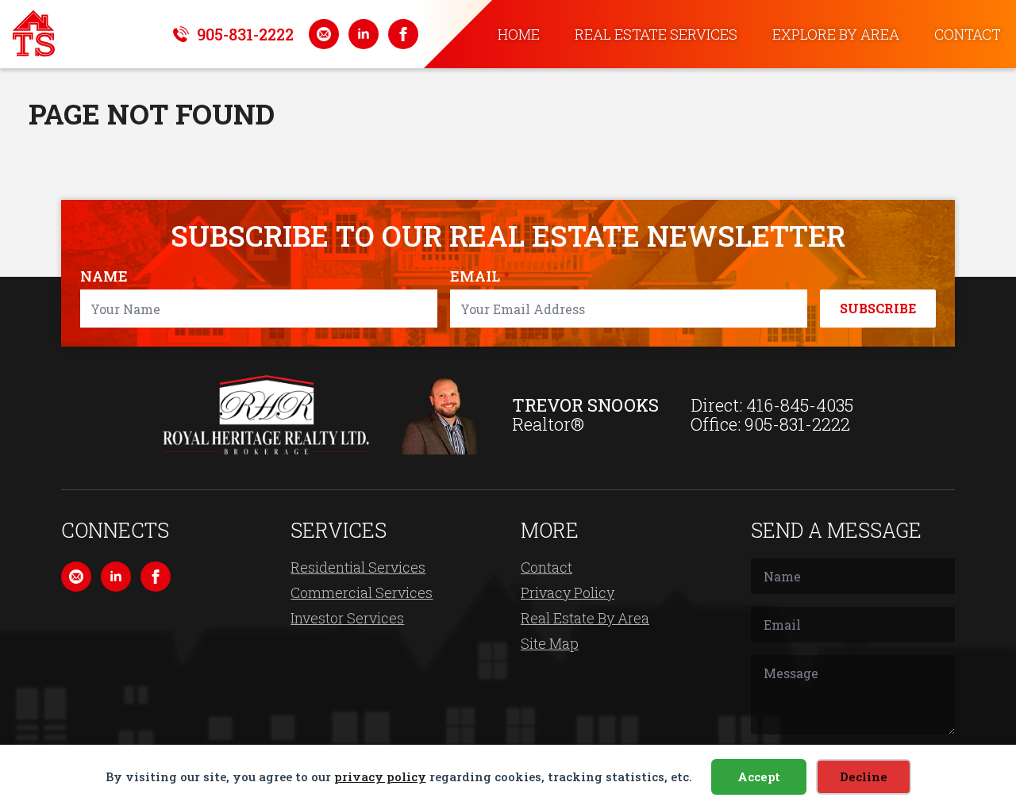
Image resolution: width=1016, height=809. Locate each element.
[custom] (324, 34)
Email (480, 276)
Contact (967, 34)
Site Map (550, 643)
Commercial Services (362, 592)
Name (108, 276)
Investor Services (347, 617)
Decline (863, 776)
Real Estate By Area (585, 617)
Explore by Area (835, 34)
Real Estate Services (656, 34)
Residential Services (358, 567)
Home (519, 34)
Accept (758, 776)
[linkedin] (363, 34)
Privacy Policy (567, 592)
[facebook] (403, 34)
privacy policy (380, 776)
